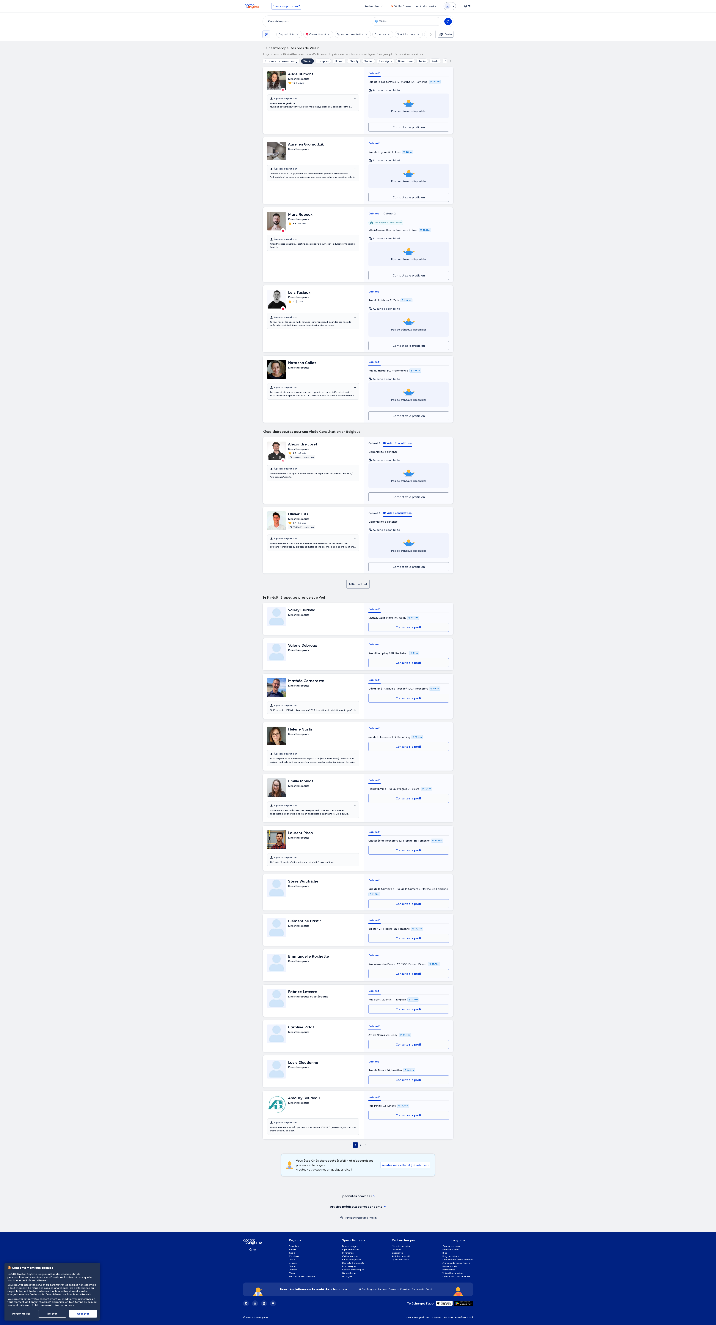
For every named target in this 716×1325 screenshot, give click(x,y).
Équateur (405, 1289)
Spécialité (397, 1252)
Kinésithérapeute (351, 1259)
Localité (396, 1249)
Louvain (293, 1269)
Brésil (429, 1289)
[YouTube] (273, 1303)
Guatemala (418, 1289)
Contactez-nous (451, 1246)
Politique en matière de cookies (53, 1305)
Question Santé (400, 1259)
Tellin (422, 61)
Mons (292, 1273)
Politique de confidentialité (458, 1317)
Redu (435, 61)
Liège (292, 1259)
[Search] (448, 21)
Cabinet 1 (374, 73)
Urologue (347, 1276)
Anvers (292, 1249)
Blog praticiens (450, 1256)
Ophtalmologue (350, 1249)
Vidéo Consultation (452, 1273)
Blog (444, 1252)
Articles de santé (401, 1256)
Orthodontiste (350, 1256)
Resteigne (385, 61)
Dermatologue (350, 1246)
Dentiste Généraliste (353, 1262)
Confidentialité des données (457, 1259)
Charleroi (294, 1256)
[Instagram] (255, 1303)
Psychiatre (348, 1252)
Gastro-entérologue (353, 1269)
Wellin (307, 61)
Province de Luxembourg (281, 61)
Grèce (362, 1289)
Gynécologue (349, 1273)
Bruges (293, 1262)
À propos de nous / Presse (456, 1262)
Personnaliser (21, 1313)
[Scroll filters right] (428, 34)
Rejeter (52, 1313)
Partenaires (448, 1269)
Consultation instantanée (456, 1276)
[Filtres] (266, 34)
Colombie (394, 1289)
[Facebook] (246, 1303)
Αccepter (83, 1313)
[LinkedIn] (264, 1303)
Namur (292, 1266)
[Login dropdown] (450, 6)
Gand (292, 1252)
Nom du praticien (401, 1246)
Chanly (353, 61)
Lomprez (323, 61)
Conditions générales (417, 1317)
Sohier (368, 61)
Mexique (382, 1289)
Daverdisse (405, 61)
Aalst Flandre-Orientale (302, 1276)
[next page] (365, 1145)
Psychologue (349, 1266)
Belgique (372, 1289)
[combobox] (316, 21)
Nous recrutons (450, 1249)
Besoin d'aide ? (450, 1266)
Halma (339, 61)
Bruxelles (294, 1246)
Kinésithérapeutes (356, 1217)
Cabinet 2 (390, 213)
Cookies (436, 1317)
